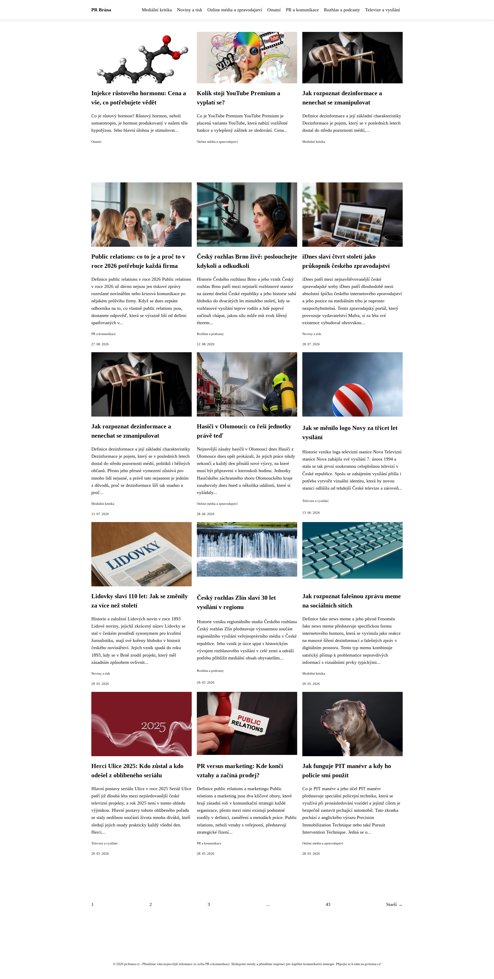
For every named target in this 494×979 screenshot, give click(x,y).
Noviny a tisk (189, 9)
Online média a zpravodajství (234, 9)
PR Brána (101, 9)
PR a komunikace (302, 9)
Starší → (394, 904)
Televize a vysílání (382, 9)
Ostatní (274, 9)
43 (328, 904)
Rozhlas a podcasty (342, 9)
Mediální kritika (157, 9)
